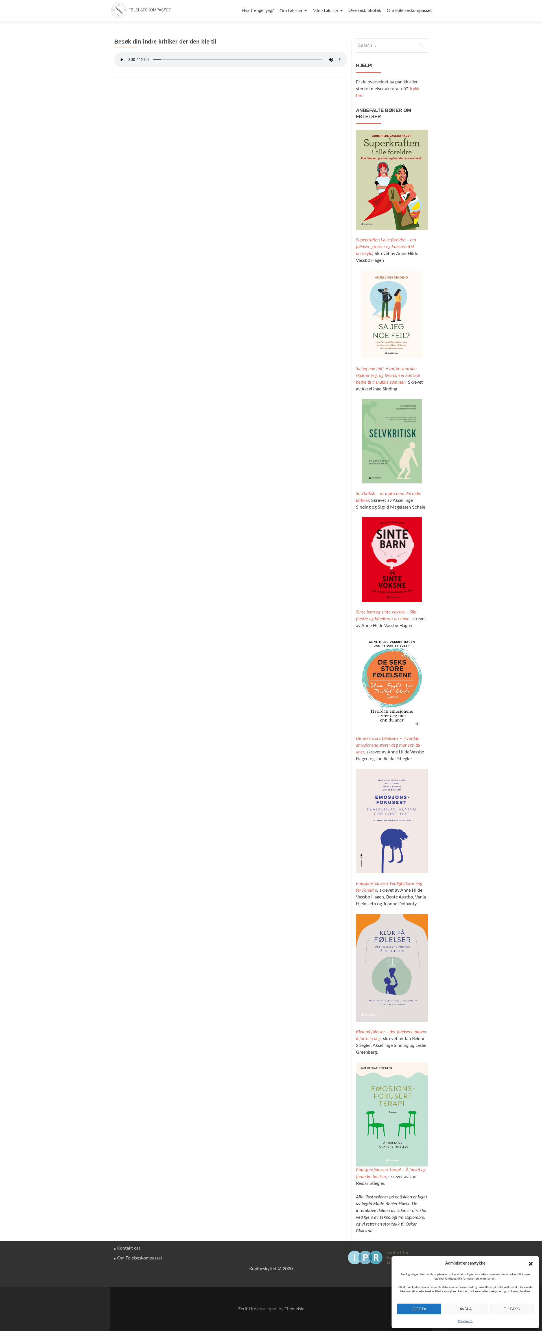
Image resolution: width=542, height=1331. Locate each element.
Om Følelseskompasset (409, 10)
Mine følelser (325, 10)
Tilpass (512, 1309)
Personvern (465, 1321)
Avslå (466, 1309)
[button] (531, 1264)
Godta (419, 1309)
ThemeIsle (294, 1309)
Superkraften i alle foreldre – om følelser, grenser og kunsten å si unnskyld (386, 247)
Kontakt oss (129, 1248)
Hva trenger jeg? (258, 10)
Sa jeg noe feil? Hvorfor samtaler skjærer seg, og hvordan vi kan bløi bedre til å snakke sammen (388, 375)
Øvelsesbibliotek (364, 10)
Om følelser (291, 10)
